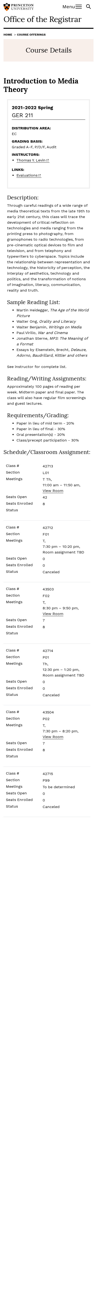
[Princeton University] (19, 7)
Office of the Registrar (42, 19)
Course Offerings (31, 34)
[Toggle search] (89, 6)
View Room (53, 490)
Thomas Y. (30, 160)
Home (8, 34)
